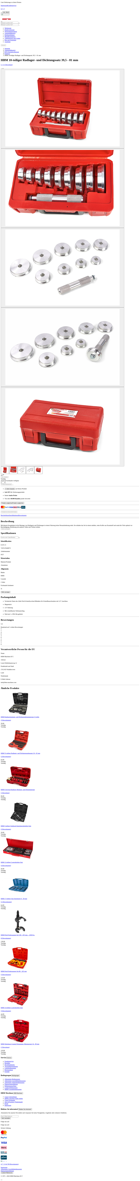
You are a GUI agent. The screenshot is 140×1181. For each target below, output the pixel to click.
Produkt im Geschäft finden (9, 512)
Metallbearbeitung (10, 36)
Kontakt (7, 1071)
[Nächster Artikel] (3, 68)
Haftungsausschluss (10, 1086)
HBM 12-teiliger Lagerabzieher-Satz (12, 862)
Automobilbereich (10, 33)
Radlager (7, 54)
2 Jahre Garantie (9, 489)
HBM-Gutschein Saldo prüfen (14, 1098)
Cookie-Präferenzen (7, 1172)
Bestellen (7, 1063)
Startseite (7, 48)
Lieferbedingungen (10, 1068)
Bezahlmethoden (10, 1065)
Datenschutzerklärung (11, 1084)
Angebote (7, 42)
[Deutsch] (5, 14)
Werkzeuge (8, 28)
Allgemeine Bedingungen (12, 1079)
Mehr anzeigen (6, 529)
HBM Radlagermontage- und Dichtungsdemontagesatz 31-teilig (20, 717)
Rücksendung (9, 1070)
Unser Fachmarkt (10, 1100)
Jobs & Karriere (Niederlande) (14, 1102)
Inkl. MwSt (6, 12)
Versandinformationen (11, 1066)
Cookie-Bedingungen (11, 1088)
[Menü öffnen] (1, 21)
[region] (70, 873)
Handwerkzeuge (9, 30)
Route (6, 1104)
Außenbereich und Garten (12, 38)
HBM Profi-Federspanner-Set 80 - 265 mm (14, 971)
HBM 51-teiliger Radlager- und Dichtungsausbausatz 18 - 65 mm (20, 753)
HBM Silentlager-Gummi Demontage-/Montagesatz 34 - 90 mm (20, 1044)
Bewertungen (22, 515)
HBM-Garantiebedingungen (13, 1089)
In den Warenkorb (6, 484)
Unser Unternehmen (11, 1097)
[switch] (1, 12)
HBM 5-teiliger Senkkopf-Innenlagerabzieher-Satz (16, 826)
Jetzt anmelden (6, 1118)
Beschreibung (5, 515)
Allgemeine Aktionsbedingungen (14, 1082)
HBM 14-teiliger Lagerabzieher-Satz (12, 1008)
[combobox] (9, 23)
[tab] (5, 470)
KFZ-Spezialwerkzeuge (12, 52)
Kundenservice (11, 5)
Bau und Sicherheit (10, 40)
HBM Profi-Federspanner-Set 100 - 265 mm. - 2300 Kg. (18, 935)
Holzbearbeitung (10, 35)
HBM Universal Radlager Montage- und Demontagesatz (18, 789)
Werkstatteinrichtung (11, 31)
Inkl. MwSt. (5, 477)
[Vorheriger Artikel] (1, 68)
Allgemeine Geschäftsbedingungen (15, 1081)
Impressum (4, 5)
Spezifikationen (13, 515)
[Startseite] (6, 21)
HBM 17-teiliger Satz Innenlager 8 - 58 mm (14, 898)
